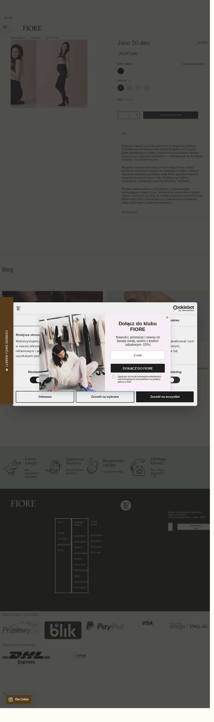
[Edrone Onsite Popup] (105, 354)
